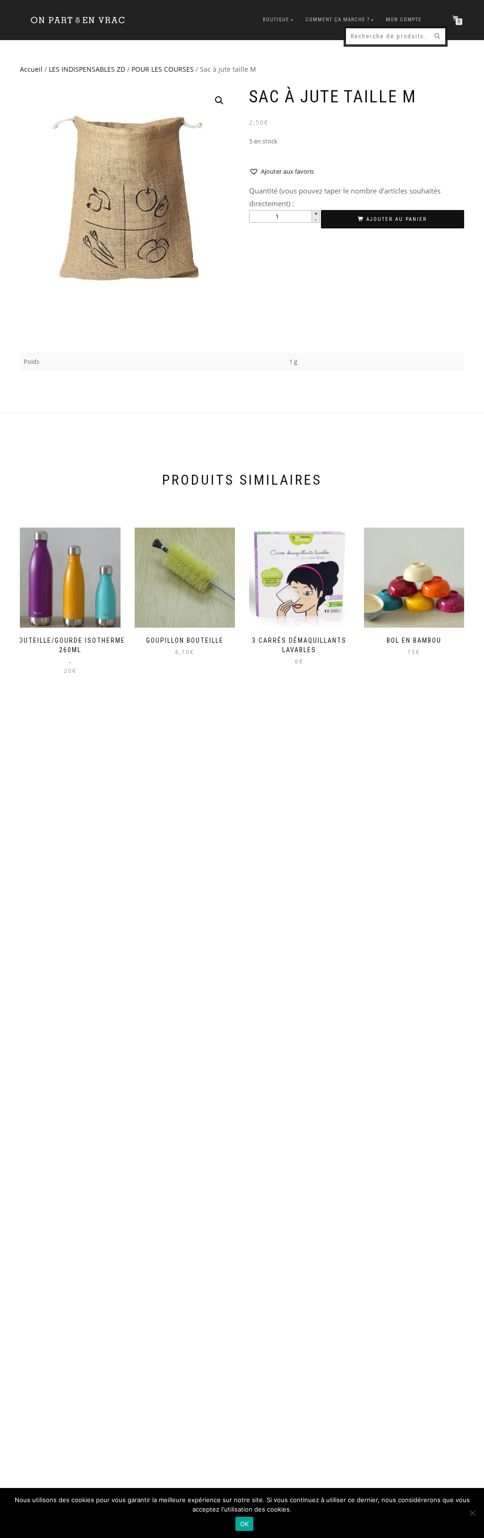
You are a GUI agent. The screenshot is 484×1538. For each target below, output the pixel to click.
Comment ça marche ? (337, 20)
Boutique (276, 20)
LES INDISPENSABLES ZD (87, 69)
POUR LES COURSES (162, 69)
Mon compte (404, 20)
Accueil (31, 69)
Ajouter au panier (396, 219)
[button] (219, 100)
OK (244, 1524)
